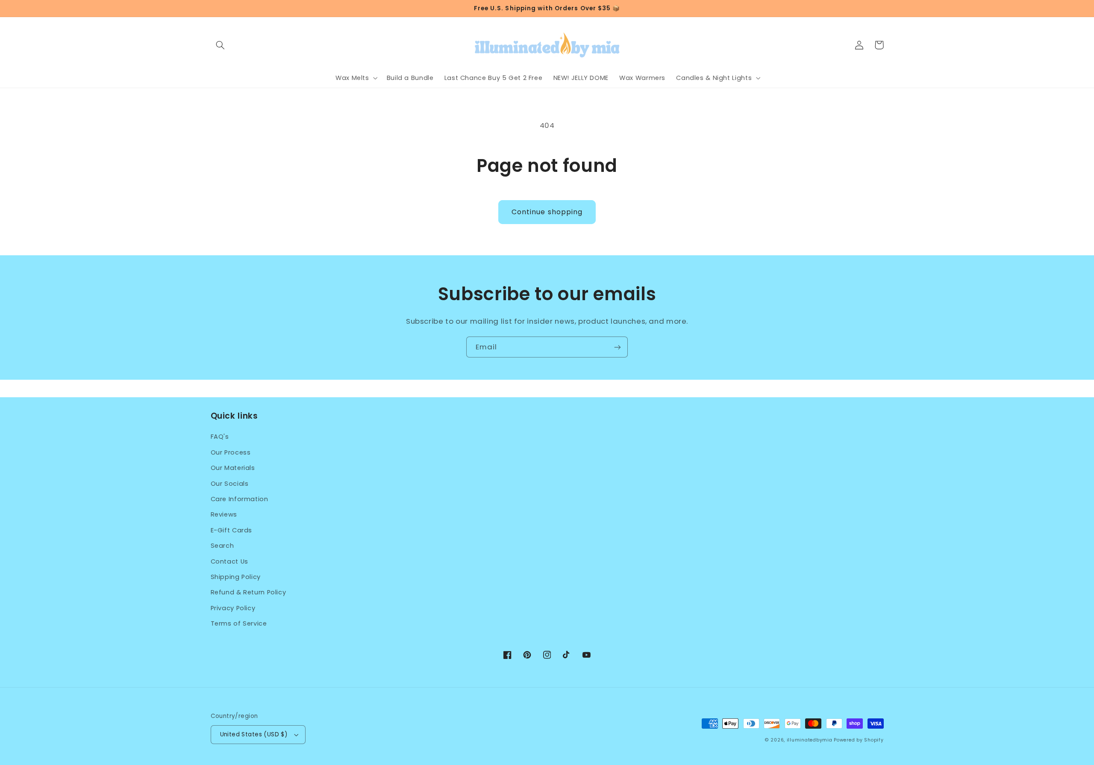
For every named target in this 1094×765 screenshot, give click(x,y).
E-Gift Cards (232, 530)
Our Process (231, 452)
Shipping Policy (236, 577)
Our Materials (233, 468)
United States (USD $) (254, 734)
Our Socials (230, 483)
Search (222, 545)
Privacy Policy (233, 608)
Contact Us (229, 561)
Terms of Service (239, 623)
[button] (220, 45)
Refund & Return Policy (248, 592)
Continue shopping (547, 212)
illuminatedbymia (809, 740)
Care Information (239, 499)
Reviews (224, 514)
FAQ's (220, 436)
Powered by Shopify (858, 740)
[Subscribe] (617, 347)
